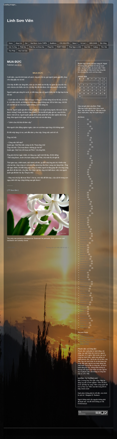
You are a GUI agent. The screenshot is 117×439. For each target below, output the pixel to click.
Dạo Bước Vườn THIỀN (39, 43)
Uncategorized (28, 238)
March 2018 (84, 227)
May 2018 (83, 222)
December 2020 (85, 160)
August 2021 (84, 149)
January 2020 (84, 179)
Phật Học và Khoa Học (36, 47)
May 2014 (83, 311)
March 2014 (84, 316)
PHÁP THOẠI (61, 47)
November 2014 (85, 300)
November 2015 (85, 284)
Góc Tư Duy (13, 47)
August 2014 (84, 304)
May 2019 (83, 195)
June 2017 (83, 247)
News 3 (74, 43)
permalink (47, 238)
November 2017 (85, 236)
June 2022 (83, 133)
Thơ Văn (104, 47)
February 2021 (85, 156)
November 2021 (85, 142)
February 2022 (85, 138)
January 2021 (84, 158)
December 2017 (85, 234)
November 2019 (85, 183)
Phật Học (23, 47)
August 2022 (84, 131)
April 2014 (83, 314)
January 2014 (84, 318)
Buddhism (53, 43)
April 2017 (83, 252)
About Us (19, 43)
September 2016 (85, 268)
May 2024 (83, 124)
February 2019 (85, 202)
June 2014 (83, 309)
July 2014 (83, 307)
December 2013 (85, 320)
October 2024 (84, 122)
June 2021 (83, 151)
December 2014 (85, 298)
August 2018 (84, 215)
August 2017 (84, 243)
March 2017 (84, 254)
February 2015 (85, 293)
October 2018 (84, 211)
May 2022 (83, 135)
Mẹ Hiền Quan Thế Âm (87, 341)
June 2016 (83, 275)
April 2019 (83, 197)
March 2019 (84, 199)
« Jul (79, 101)
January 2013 (84, 325)
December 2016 (85, 261)
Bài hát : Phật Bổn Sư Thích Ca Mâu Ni (93, 339)
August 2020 (84, 167)
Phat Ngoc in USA (75, 47)
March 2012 (84, 327)
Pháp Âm (51, 47)
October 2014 (84, 302)
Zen (26, 43)
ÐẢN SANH (93, 43)
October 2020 (84, 165)
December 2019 (85, 181)
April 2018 (83, 224)
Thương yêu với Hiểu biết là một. (57, 247)
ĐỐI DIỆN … (12, 247)
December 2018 (85, 206)
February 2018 (85, 229)
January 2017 (84, 259)
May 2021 (83, 154)
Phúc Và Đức (84, 335)
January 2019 (84, 204)
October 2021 (84, 144)
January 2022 (84, 140)
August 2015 (84, 288)
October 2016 (84, 266)
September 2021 (85, 147)
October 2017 (84, 238)
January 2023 (84, 126)
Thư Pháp (12, 51)
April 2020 (83, 174)
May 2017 (83, 250)
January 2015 (84, 295)
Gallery (95, 47)
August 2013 (84, 323)
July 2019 (83, 192)
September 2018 (85, 213)
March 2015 (84, 291)
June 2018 (83, 220)
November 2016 (85, 263)
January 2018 (84, 231)
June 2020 (83, 170)
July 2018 (83, 218)
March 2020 (84, 176)
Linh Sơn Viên (20, 20)
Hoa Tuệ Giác (23, 51)
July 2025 (83, 119)
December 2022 (85, 128)
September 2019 (85, 188)
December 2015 (85, 282)
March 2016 (84, 279)
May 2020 (83, 172)
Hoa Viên (87, 47)
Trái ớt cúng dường (86, 337)
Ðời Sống (103, 43)
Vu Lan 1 (83, 43)
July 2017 (83, 245)
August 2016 (84, 270)
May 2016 (83, 277)
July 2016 (83, 272)
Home (11, 43)
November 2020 (85, 163)
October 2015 (84, 286)
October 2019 (84, 186)
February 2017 (85, 256)
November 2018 (85, 208)
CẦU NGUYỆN (64, 43)
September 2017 (85, 240)
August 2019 (84, 190)
